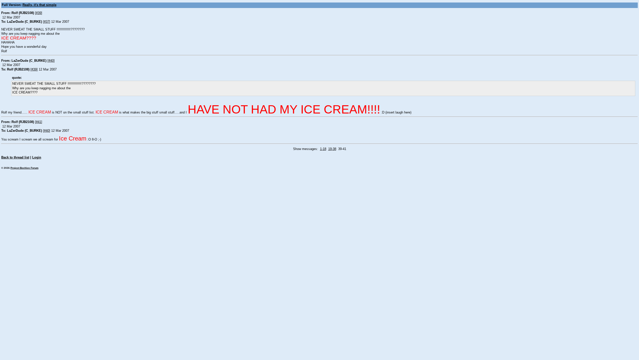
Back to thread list (15, 157)
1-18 (323, 149)
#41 (38, 122)
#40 (51, 60)
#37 (46, 22)
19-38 (332, 149)
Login (36, 157)
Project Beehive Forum (24, 167)
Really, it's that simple (39, 5)
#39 (38, 13)
